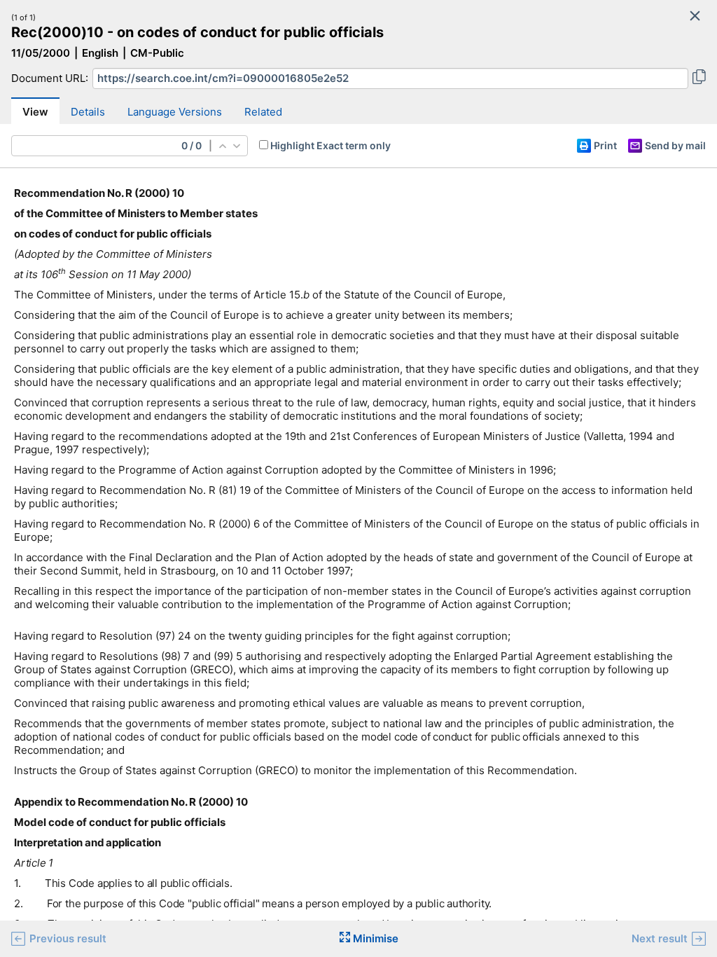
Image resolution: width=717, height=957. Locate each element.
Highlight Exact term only (330, 145)
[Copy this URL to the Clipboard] (699, 78)
